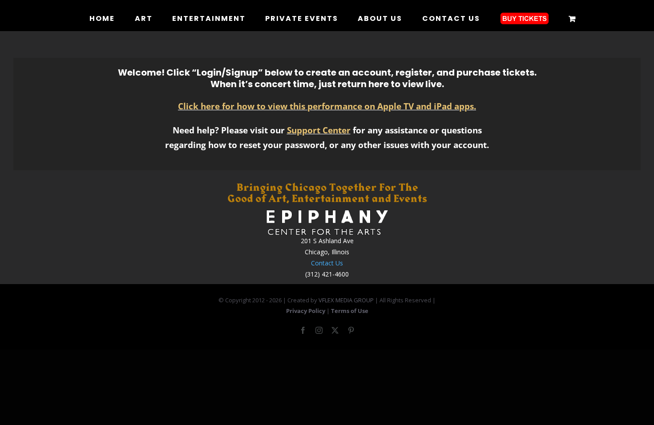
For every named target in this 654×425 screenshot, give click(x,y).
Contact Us (327, 263)
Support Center (319, 130)
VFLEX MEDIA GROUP (346, 300)
